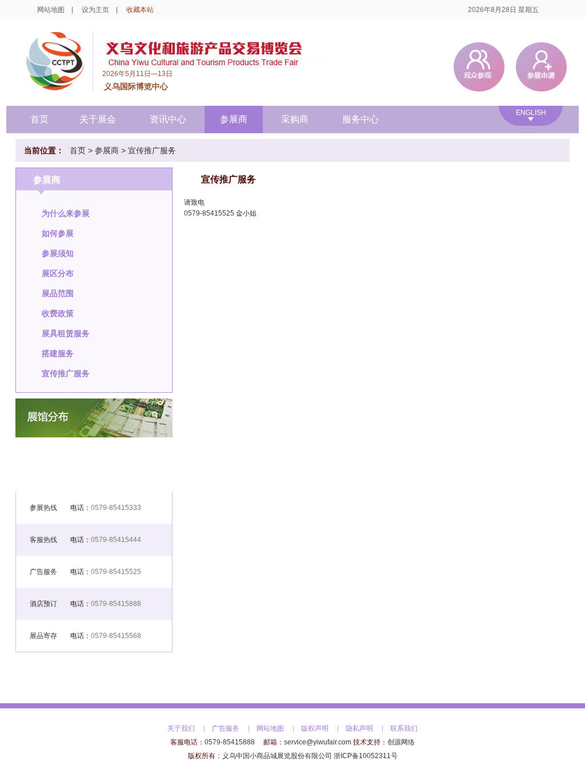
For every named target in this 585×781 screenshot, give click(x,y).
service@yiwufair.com (317, 742)
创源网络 (401, 742)
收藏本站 (140, 10)
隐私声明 (359, 728)
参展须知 (58, 253)
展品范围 (58, 293)
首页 (39, 119)
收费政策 (58, 313)
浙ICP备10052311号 (366, 756)
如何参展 (58, 233)
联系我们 (404, 728)
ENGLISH (531, 113)
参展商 (233, 119)
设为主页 (95, 10)
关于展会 (97, 119)
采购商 (294, 119)
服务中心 (360, 119)
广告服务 (225, 728)
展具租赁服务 (66, 333)
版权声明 (314, 728)
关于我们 (181, 728)
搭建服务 (58, 353)
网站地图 (51, 10)
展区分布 (58, 273)
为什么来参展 (66, 213)
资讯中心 (168, 119)
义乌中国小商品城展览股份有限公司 (277, 756)
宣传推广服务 (152, 150)
